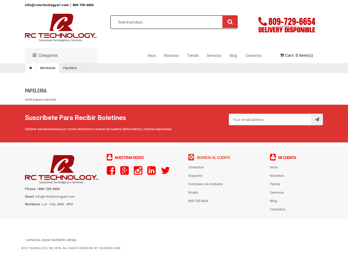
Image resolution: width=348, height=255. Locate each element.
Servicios (47, 68)
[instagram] (138, 173)
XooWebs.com (110, 248)
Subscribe (317, 119)
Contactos (277, 209)
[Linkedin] (151, 173)
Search (230, 21)
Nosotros (277, 176)
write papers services (40, 99)
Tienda (275, 184)
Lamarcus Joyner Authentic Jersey (51, 240)
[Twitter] (165, 173)
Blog (273, 201)
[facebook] (111, 173)
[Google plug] (124, 173)
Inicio (274, 167)
